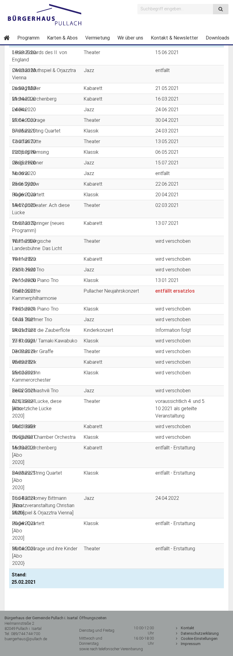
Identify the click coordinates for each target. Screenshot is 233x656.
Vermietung (97, 38)
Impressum (191, 643)
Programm (28, 38)
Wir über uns (130, 38)
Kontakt (187, 628)
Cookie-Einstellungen (199, 638)
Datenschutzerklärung (200, 633)
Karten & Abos (62, 38)
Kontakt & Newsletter (174, 38)
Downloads (217, 38)
